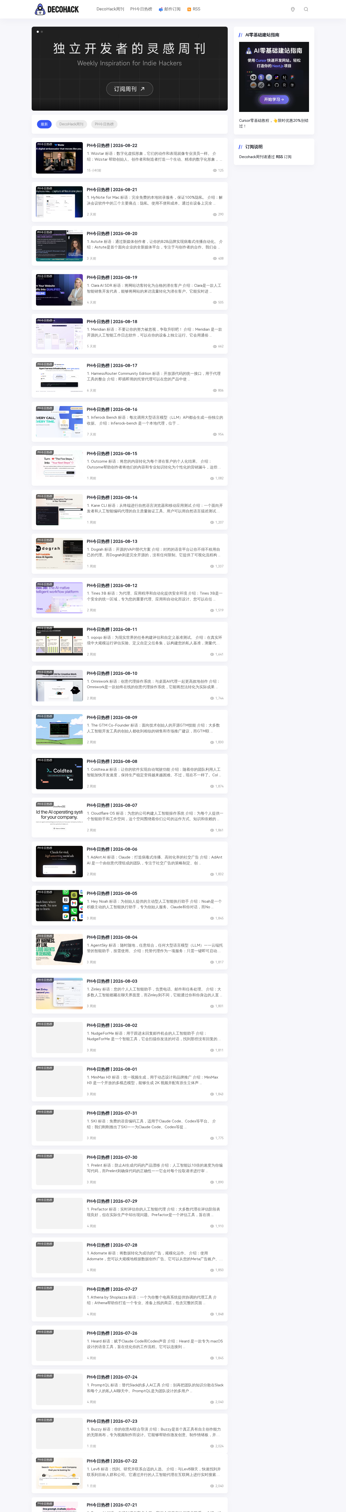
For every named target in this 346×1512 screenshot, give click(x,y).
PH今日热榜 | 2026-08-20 (112, 233)
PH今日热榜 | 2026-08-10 (112, 673)
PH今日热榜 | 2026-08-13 (112, 541)
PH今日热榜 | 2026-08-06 (112, 849)
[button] (38, 32)
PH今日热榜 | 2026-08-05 (112, 893)
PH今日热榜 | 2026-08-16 (112, 409)
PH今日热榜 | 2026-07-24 (112, 1377)
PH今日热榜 (141, 9)
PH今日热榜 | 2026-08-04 (112, 937)
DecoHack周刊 (110, 9)
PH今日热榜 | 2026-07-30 (112, 1157)
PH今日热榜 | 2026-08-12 (112, 585)
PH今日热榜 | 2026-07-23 (112, 1421)
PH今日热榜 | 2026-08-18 (112, 321)
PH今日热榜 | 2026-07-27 (112, 1289)
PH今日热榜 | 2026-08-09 (112, 717)
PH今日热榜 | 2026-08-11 (112, 629)
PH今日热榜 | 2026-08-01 (112, 1069)
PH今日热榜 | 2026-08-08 (112, 761)
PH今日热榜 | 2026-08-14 (112, 497)
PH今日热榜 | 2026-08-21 (112, 189)
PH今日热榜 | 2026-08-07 (112, 805)
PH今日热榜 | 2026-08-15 (112, 453)
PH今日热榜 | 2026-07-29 (112, 1201)
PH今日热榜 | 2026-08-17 (112, 365)
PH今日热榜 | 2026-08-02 (112, 1025)
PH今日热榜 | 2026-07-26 (112, 1333)
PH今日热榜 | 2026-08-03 (112, 981)
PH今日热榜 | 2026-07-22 (112, 1465)
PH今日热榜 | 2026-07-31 (112, 1113)
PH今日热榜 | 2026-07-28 (112, 1245)
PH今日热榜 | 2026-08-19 (112, 277)
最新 (44, 124)
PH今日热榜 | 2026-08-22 (112, 145)
